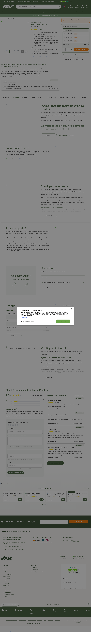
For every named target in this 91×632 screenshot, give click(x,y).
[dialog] (45, 316)
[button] (27, 321)
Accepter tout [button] (63, 321)
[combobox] (71, 308)
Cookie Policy (24, 317)
